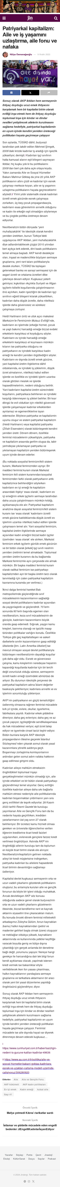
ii (12, 194)
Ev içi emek (10, 1089)
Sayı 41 (8, 1094)
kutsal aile (42, 1089)
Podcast (52, 1158)
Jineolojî (48, 1154)
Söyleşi (19, 1154)
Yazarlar (9, 1154)
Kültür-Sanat (19, 1158)
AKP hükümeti (11, 1084)
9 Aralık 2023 (44, 54)
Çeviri (38, 1154)
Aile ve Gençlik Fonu (33, 1079)
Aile (16, 1079)
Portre (29, 1154)
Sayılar (41, 1158)
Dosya (31, 1158)
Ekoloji (6, 1158)
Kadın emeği (27, 1089)
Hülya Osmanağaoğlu (21, 54)
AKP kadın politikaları (34, 1084)
